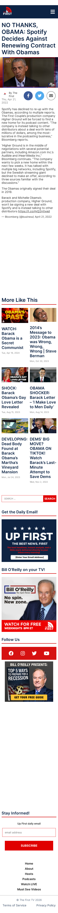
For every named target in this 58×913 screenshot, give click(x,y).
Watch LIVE (29, 884)
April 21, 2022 (43, 216)
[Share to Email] (51, 95)
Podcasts (29, 879)
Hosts (29, 874)
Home (29, 863)
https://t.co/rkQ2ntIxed (34, 211)
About (29, 868)
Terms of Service (14, 905)
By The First (13, 94)
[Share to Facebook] (28, 95)
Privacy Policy (46, 905)
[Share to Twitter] (39, 95)
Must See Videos (29, 889)
